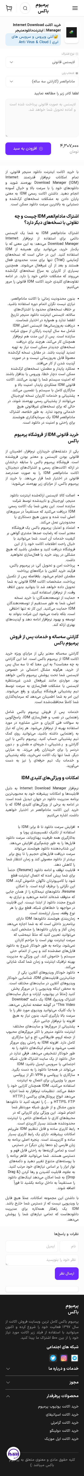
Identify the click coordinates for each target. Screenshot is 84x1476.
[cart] (9, 8)
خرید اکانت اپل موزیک (62, 1439)
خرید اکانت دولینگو (64, 1431)
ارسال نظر (66, 1273)
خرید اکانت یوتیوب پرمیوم (58, 1406)
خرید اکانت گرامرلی (65, 1422)
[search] (25, 8)
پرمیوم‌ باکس (42, 8)
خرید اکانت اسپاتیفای (62, 1414)
